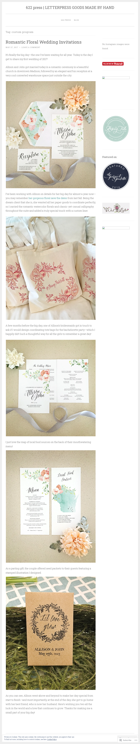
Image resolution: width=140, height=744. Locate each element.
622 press (66, 20)
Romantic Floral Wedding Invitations (43, 42)
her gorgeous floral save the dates (48, 198)
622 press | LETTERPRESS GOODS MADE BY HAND (70, 7)
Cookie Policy (52, 739)
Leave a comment (30, 47)
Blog (76, 20)
